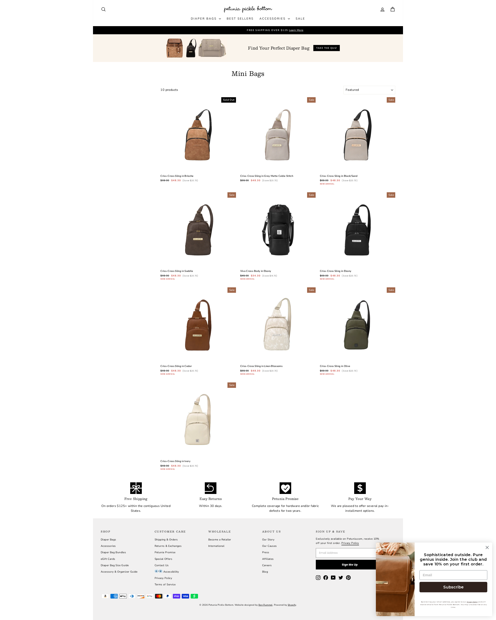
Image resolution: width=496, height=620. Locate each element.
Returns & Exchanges (168, 546)
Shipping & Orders (166, 539)
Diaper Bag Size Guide (115, 565)
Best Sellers (240, 19)
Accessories (273, 19)
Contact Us (162, 565)
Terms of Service (165, 584)
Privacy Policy (163, 578)
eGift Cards (108, 559)
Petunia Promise (165, 552)
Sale (300, 19)
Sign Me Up (350, 565)
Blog (265, 572)
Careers (267, 565)
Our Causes (269, 546)
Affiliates (268, 559)
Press (265, 552)
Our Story (268, 539)
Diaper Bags (204, 19)
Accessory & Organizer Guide (119, 572)
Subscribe (453, 587)
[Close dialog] (487, 547)
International (216, 546)
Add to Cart (198, 158)
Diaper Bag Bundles (113, 552)
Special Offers (163, 559)
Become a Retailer (219, 539)
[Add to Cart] (230, 166)
